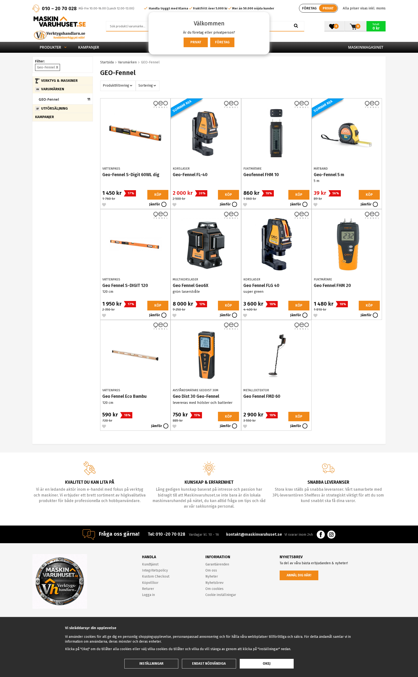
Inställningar (151, 664)
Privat (195, 42)
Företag (222, 42)
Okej (266, 664)
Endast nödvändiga (209, 664)
